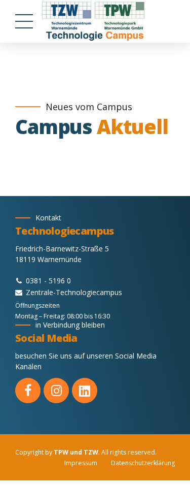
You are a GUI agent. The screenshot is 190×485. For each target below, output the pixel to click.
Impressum (80, 463)
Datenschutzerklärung (143, 463)
